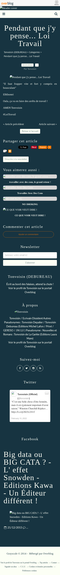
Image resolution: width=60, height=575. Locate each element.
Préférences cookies (29, 571)
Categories (34, 52)
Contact (54, 563)
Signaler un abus (11, 567)
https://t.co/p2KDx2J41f (23, 411)
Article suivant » (48, 124)
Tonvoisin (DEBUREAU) (15, 52)
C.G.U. (23, 567)
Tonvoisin (31, 288)
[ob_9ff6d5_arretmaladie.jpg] (30, 77)
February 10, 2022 (19, 418)
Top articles (44, 563)
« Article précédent (13, 124)
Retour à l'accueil (30, 131)
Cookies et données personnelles (41, 567)
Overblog (48, 553)
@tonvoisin (23, 398)
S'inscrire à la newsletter (16, 159)
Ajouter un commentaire (28, 234)
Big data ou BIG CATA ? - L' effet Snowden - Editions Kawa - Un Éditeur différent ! (28, 477)
